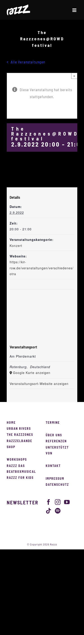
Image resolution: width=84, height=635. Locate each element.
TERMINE (53, 422)
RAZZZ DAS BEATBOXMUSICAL (21, 468)
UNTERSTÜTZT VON (57, 450)
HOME (11, 422)
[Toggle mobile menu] (74, 10)
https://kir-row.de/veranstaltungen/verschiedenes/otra (41, 268)
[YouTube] (67, 502)
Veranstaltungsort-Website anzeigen (39, 383)
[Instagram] (58, 502)
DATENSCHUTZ (57, 484)
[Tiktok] (49, 511)
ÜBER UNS (54, 435)
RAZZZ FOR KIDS (20, 477)
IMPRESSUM (55, 478)
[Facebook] (49, 502)
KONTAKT (53, 466)
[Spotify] (58, 511)
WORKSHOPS (17, 459)
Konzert (16, 245)
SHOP (11, 447)
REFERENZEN (56, 441)
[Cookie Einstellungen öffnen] (8, 629)
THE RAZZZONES (20, 434)
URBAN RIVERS (19, 428)
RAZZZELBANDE (19, 441)
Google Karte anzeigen (31, 372)
